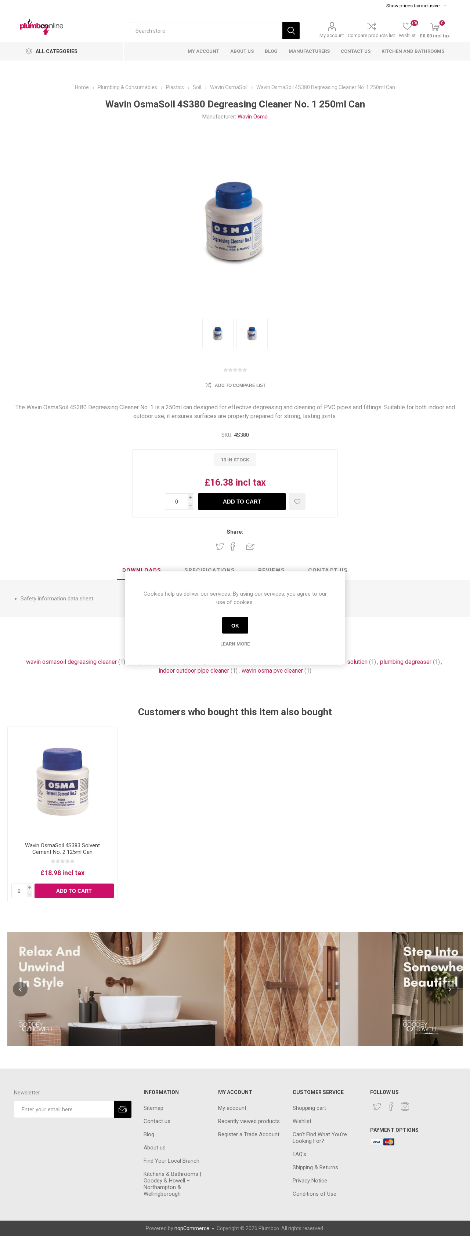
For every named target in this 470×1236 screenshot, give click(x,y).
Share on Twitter (220, 546)
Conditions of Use (314, 1194)
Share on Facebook (233, 546)
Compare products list (371, 35)
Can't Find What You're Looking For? (320, 1137)
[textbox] (205, 30)
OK (235, 625)
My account (331, 35)
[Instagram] (405, 1106)
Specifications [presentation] (209, 570)
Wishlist (302, 1121)
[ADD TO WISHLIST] (297, 501)
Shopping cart (309, 1108)
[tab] (142, 571)
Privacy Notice (310, 1180)
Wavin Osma (253, 116)
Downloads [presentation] (141, 570)
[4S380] (218, 333)
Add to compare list (240, 385)
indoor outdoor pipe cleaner (194, 670)
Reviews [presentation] (271, 570)
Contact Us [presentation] (328, 570)
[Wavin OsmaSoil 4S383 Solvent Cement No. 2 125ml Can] (63, 782)
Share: (235, 532)
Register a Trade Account (248, 1134)
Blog (149, 1134)
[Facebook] (391, 1106)
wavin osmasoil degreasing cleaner (71, 661)
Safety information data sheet (57, 598)
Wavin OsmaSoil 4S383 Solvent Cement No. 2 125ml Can (62, 848)
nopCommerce (191, 1228)
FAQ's (299, 1154)
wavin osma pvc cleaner (272, 670)
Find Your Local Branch (171, 1161)
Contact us (157, 1121)
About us (155, 1147)
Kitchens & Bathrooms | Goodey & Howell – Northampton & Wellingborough (172, 1184)
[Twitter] (377, 1106)
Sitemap (153, 1108)
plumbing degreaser (405, 661)
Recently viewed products (249, 1121)
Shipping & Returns (315, 1167)
